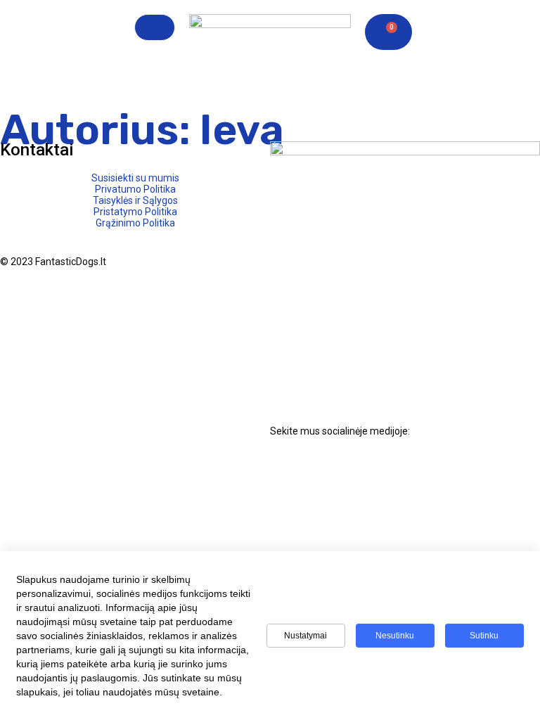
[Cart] (388, 32)
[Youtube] (362, 468)
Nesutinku (394, 636)
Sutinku (484, 636)
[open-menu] (154, 27)
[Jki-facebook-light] (287, 468)
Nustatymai (305, 636)
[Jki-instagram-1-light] (324, 468)
